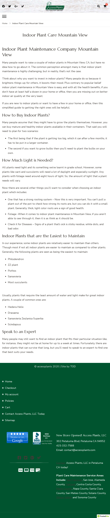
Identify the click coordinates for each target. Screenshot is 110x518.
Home (8, 381)
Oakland (70, 484)
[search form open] (98, 6)
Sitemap (10, 420)
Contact (60, 463)
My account (11, 394)
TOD (72, 366)
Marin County (64, 488)
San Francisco (74, 480)
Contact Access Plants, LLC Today (25, 414)
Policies (9, 401)
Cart (7, 407)
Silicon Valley (64, 497)
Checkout (10, 388)
